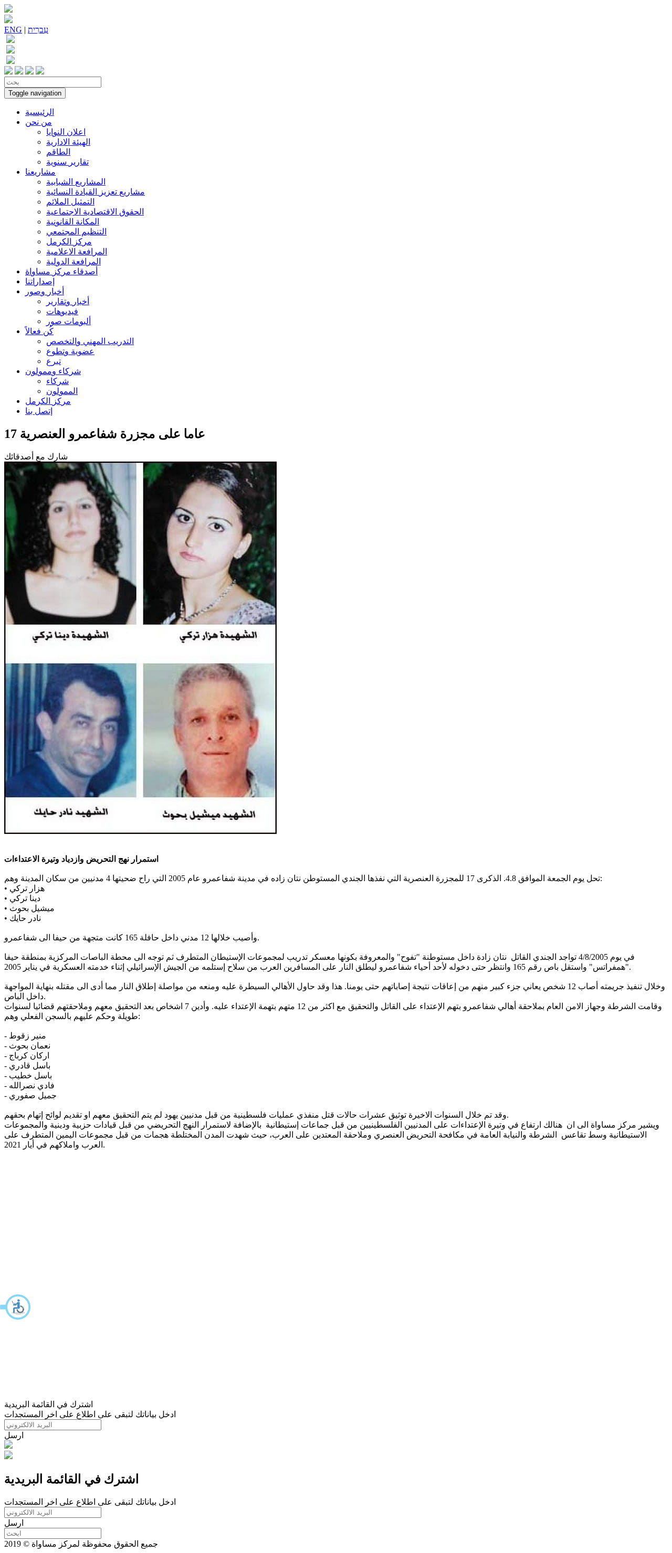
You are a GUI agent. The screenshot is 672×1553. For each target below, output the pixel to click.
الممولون (62, 391)
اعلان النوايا (66, 131)
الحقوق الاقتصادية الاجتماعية (95, 211)
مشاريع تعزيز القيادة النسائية (95, 191)
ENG (13, 29)
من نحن (38, 121)
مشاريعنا (40, 171)
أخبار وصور (44, 291)
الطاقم (58, 151)
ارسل (14, 1435)
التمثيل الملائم (70, 201)
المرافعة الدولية (73, 261)
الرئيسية (39, 112)
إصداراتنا (40, 281)
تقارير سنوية (67, 161)
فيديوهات (62, 311)
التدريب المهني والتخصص (90, 341)
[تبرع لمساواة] (8, 1445)
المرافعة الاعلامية (76, 251)
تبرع (53, 361)
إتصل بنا (38, 410)
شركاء (57, 381)
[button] (16, 1307)
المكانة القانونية (72, 221)
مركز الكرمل (69, 241)
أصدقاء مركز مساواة (61, 271)
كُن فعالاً (39, 331)
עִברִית (38, 29)
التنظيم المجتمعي (76, 231)
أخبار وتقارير (67, 301)
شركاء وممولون (53, 371)
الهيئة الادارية (68, 141)
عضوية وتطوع (70, 351)
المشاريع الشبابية (76, 181)
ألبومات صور (68, 321)
